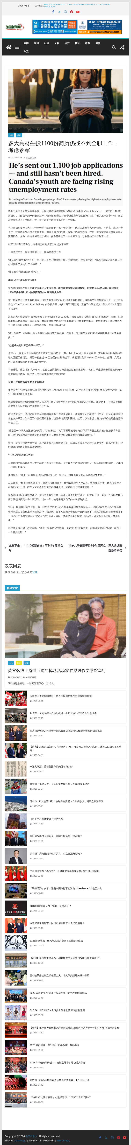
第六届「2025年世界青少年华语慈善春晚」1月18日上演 (59, 1079)
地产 (67, 43)
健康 (98, 43)
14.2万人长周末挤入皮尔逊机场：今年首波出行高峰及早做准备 (63, 713)
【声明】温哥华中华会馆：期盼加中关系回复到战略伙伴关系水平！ (65, 958)
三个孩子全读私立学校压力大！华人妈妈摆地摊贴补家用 (59, 975)
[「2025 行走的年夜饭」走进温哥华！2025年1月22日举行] (16, 1099)
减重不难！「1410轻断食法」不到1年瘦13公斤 (36, 548)
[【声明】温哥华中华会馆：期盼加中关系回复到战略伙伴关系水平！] (16, 960)
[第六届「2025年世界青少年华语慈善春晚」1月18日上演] (16, 1082)
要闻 (26, 43)
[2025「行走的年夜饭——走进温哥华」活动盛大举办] (16, 1065)
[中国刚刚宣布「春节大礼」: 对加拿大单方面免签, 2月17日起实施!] (16, 873)
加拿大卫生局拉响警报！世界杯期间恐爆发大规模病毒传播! (61, 695)
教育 (87, 43)
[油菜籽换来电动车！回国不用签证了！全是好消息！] (16, 925)
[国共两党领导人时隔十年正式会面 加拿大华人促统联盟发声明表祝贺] (16, 733)
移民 (77, 43)
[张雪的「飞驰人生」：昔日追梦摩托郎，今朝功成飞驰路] (16, 786)
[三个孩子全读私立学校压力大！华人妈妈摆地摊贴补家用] (16, 978)
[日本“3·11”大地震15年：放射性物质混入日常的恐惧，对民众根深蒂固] (16, 803)
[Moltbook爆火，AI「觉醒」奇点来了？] (16, 908)
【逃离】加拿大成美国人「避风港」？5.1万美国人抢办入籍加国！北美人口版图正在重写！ (75, 748)
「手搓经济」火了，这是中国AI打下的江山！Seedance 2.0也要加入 (66, 888)
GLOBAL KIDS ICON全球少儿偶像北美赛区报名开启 (57, 1010)
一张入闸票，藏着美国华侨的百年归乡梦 (51, 766)
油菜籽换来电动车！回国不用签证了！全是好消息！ (57, 923)
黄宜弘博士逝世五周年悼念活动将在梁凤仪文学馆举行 (57, 670)
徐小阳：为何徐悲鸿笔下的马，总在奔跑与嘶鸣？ (56, 853)
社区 (46, 43)
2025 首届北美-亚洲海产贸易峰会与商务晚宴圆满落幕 (58, 992)
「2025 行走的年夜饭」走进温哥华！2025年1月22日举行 (60, 1097)
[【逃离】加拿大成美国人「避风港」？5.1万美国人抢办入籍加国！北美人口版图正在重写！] (16, 751)
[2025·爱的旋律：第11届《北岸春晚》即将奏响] (16, 1047)
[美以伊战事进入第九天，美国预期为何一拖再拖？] (16, 838)
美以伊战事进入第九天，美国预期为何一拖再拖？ (56, 836)
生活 (26, 51)
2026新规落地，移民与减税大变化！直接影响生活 (56, 940)
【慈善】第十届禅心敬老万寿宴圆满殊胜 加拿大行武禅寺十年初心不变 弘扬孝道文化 (74, 1027)
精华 (26, 663)
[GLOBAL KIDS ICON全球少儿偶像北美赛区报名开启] (16, 1012)
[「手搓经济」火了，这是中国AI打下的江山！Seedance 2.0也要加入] (16, 890)
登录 (35, 572)
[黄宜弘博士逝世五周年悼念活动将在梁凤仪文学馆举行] (65, 626)
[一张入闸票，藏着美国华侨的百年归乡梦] (16, 769)
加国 (36, 43)
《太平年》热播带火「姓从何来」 (48, 818)
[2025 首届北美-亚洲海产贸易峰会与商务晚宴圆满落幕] (16, 995)
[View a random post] (122, 47)
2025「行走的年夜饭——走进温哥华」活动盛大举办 (57, 1062)
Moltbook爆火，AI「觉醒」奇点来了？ (50, 905)
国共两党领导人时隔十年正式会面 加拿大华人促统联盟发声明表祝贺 (66, 730)
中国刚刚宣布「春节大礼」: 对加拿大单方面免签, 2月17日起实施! (64, 871)
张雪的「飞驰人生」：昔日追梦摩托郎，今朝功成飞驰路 (59, 783)
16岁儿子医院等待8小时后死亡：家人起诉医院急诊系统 (95, 548)
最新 (18, 663)
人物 (57, 43)
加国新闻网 (31, 157)
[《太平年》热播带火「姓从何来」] (16, 821)
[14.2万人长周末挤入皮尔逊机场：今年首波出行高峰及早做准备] (16, 715)
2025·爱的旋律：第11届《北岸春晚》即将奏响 (54, 1045)
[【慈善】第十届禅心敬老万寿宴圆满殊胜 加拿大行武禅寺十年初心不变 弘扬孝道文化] (16, 1030)
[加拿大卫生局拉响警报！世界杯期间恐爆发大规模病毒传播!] (16, 698)
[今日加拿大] (9, 47)
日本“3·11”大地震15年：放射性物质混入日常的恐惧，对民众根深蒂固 (66, 801)
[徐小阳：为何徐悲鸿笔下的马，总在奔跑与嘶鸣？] (16, 856)
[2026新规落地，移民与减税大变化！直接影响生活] (16, 943)
